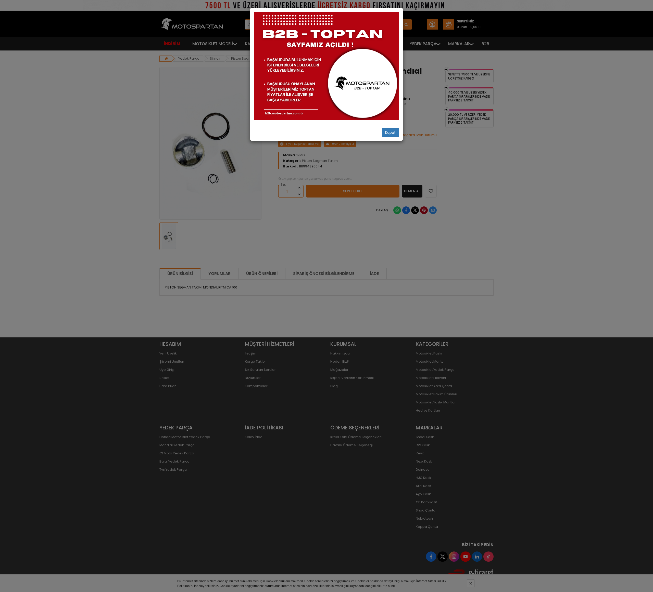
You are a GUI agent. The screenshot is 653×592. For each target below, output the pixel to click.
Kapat (390, 132)
